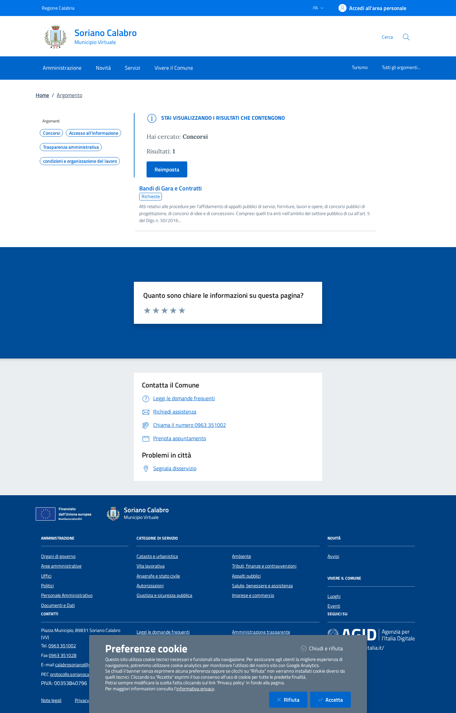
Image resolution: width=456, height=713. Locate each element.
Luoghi (333, 596)
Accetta (338, 699)
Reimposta (167, 169)
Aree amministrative (61, 566)
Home (42, 95)
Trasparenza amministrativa (71, 147)
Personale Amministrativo (66, 595)
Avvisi (333, 556)
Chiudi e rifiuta (330, 648)
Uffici (46, 576)
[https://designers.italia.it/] (371, 634)
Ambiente (241, 556)
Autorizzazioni (150, 585)
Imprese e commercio (253, 595)
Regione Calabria (58, 7)
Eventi (333, 606)
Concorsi (51, 133)
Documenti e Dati (58, 605)
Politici (47, 585)
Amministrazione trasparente (261, 632)
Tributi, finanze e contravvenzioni (264, 566)
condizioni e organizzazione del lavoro (80, 161)
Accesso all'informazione (93, 133)
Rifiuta (295, 699)
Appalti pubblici (246, 576)
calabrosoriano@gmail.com (81, 664)
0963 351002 (62, 645)
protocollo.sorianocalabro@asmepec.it (87, 674)
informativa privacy (195, 688)
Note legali (51, 700)
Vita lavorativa (151, 566)
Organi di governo (58, 556)
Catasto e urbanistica (157, 556)
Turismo (360, 67)
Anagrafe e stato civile (158, 576)
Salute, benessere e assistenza (262, 585)
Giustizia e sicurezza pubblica (164, 595)
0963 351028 (62, 655)
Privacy (82, 700)
